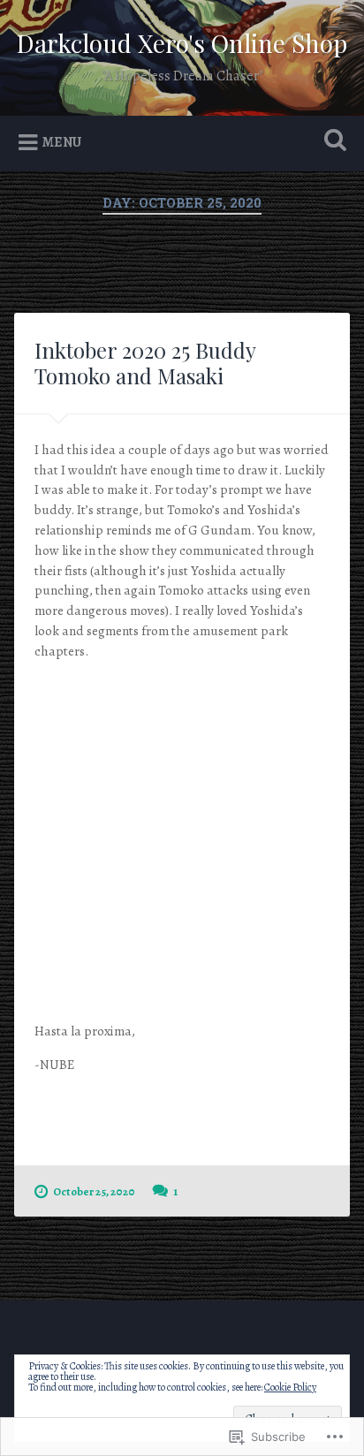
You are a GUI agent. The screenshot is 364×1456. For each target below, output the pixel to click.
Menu (61, 142)
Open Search (331, 142)
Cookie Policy (290, 1387)
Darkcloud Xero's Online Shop (182, 43)
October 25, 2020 (94, 1191)
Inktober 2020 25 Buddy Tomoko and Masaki (144, 363)
